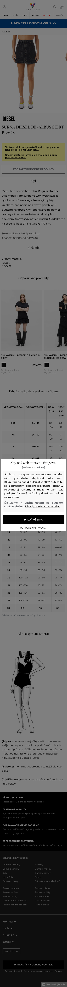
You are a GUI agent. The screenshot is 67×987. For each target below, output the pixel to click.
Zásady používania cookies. (42, 506)
